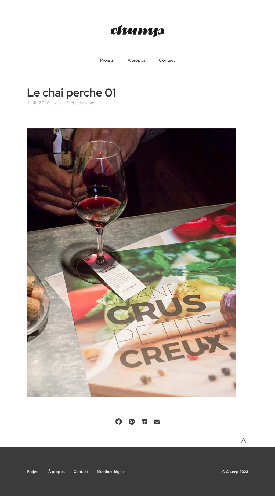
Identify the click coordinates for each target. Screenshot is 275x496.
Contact (167, 60)
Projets (107, 60)
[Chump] (137, 31)
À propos (136, 60)
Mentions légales (111, 471)
